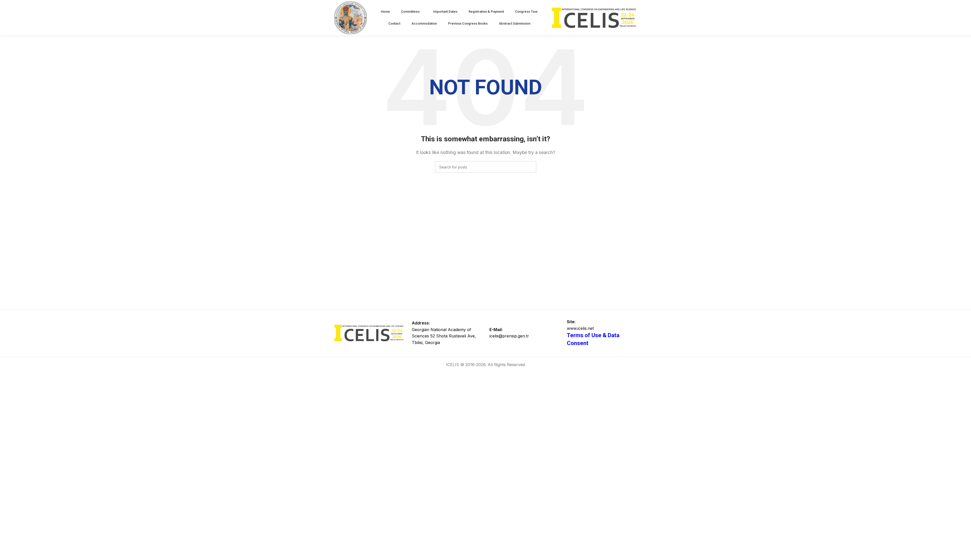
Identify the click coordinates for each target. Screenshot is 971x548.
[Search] (530, 167)
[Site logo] (350, 17)
